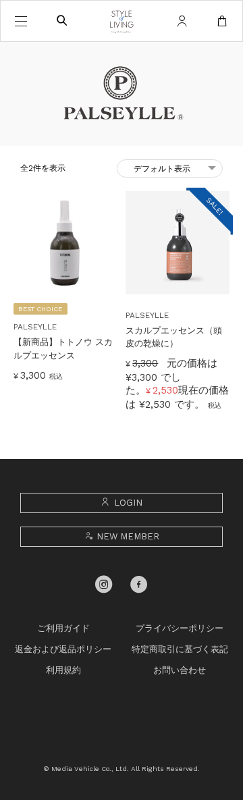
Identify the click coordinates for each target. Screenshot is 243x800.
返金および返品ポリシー (63, 649)
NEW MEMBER (128, 536)
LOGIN (128, 503)
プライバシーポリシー (179, 628)
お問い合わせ (179, 670)
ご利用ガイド (63, 628)
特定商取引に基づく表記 (180, 649)
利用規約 (63, 670)
